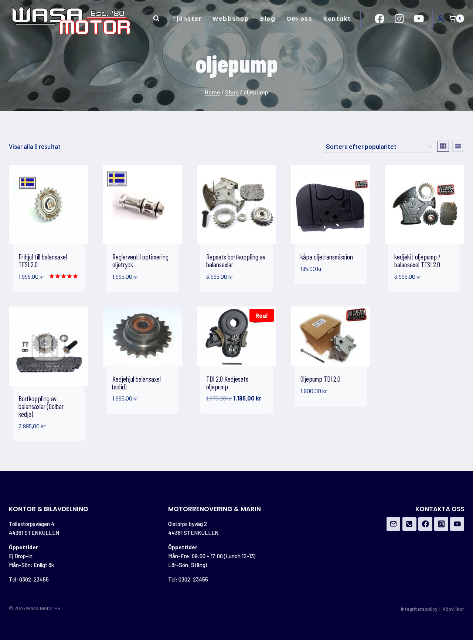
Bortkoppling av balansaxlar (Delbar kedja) (41, 406)
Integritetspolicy (419, 609)
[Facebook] (425, 524)
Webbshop (230, 19)
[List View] (458, 146)
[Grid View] (443, 146)
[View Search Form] (156, 18)
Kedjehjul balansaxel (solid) (136, 383)
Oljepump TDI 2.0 (320, 379)
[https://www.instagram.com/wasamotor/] (399, 18)
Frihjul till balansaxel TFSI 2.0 (42, 260)
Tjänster (186, 19)
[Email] (394, 524)
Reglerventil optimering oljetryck (140, 260)
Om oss (299, 19)
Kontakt (337, 19)
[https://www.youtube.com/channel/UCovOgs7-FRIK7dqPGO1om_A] (419, 18)
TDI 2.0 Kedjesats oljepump (227, 383)
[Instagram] (441, 524)
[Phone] (409, 524)
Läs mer (313, 413)
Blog (267, 19)
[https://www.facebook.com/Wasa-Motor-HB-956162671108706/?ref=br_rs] (379, 18)
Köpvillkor (453, 609)
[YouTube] (457, 524)
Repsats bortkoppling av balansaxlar (235, 260)
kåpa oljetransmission (326, 256)
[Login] (440, 18)
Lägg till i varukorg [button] (317, 285)
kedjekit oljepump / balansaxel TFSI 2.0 (417, 260)
